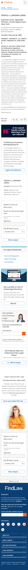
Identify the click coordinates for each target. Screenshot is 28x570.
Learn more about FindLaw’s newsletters (12, 339)
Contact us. (19, 501)
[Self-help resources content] (25, 545)
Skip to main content (14, 2)
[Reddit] (24, 524)
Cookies (23, 564)
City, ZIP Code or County (11, 228)
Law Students (9, 262)
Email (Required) (6, 330)
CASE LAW (3, 7)
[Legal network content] (25, 555)
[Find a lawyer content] (25, 540)
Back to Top (15, 481)
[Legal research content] (25, 550)
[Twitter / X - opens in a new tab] (13, 524)
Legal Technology (10, 259)
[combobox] (14, 224)
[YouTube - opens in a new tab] (8, 524)
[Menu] (2, 2)
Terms (2, 564)
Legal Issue (7, 221)
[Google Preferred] (2, 529)
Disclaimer (15, 564)
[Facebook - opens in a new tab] (2, 524)
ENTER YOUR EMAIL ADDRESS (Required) (12, 511)
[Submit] (24, 333)
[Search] (25, 2)
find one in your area (15, 393)
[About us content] (25, 535)
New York (9, 7)
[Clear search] (22, 231)
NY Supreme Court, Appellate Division (9, 9)
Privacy (8, 564)
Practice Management (12, 256)
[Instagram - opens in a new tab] (18, 524)
